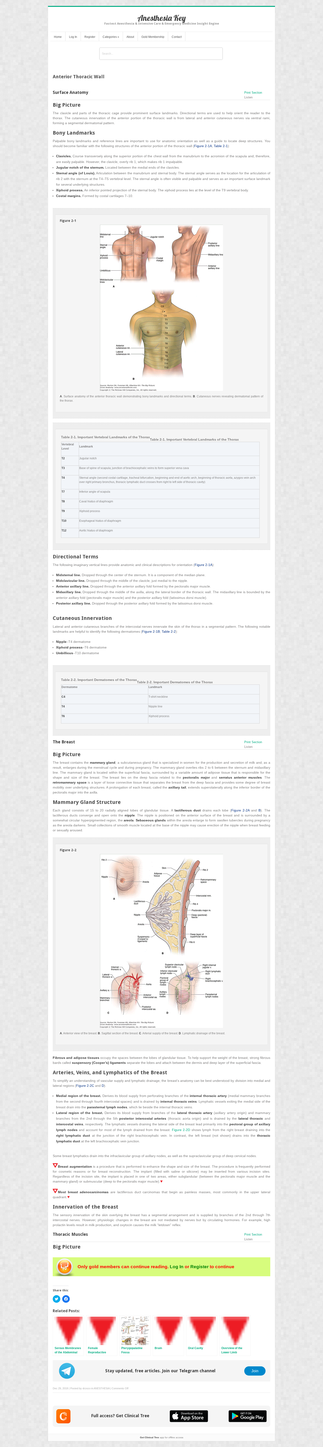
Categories (111, 37)
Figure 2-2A (240, 810)
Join (254, 1371)
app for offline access (161, 1437)
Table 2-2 (169, 631)
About (130, 37)
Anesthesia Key (161, 18)
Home (58, 37)
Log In (73, 37)
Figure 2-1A (203, 146)
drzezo (87, 1388)
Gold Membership (152, 37)
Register (89, 37)
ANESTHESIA (101, 1388)
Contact (177, 37)
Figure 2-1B (151, 631)
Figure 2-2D (181, 1130)
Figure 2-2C (85, 1085)
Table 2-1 (221, 146)
